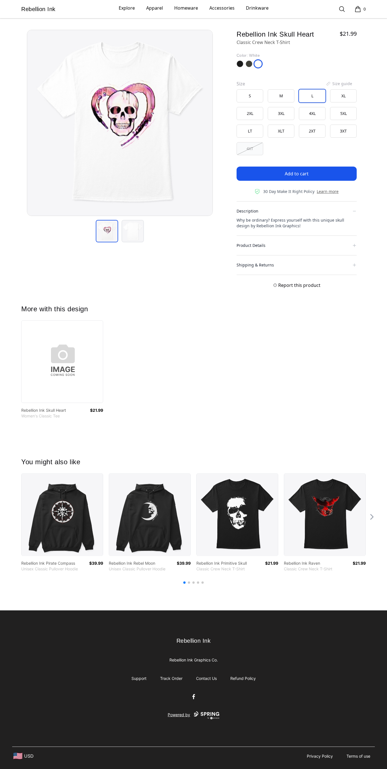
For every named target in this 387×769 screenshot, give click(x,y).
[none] (339, 84)
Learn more (328, 191)
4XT (249, 148)
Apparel (154, 8)
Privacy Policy (320, 756)
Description (247, 211)
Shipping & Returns (255, 265)
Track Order (171, 678)
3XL (281, 113)
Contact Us (206, 678)
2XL (250, 113)
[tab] (107, 231)
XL (343, 95)
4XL (312, 113)
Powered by (179, 714)
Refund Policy (243, 678)
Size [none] (241, 84)
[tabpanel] (120, 123)
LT (250, 131)
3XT (343, 131)
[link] (62, 362)
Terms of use (358, 756)
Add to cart (297, 174)
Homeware (186, 8)
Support (138, 678)
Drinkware (257, 8)
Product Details (251, 245)
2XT (312, 131)
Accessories (222, 8)
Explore (127, 8)
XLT (281, 131)
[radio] (250, 95)
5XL (343, 113)
